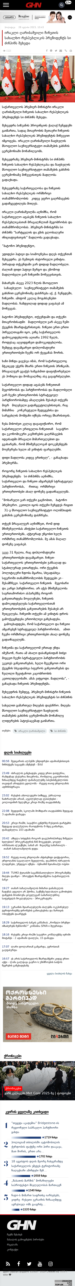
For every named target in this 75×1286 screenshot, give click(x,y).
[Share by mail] (60, 50)
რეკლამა (12, 1244)
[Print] (71, 50)
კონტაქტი (12, 1249)
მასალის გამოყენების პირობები (25, 1239)
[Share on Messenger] (51, 50)
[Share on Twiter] (56, 50)
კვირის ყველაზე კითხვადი (27, 1112)
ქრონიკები (12, 1056)
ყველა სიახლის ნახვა (59, 973)
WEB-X (63, 1271)
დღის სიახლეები (17, 752)
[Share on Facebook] (46, 50)
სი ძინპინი (59, 731)
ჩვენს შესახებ (14, 1234)
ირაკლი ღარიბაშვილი (31, 731)
